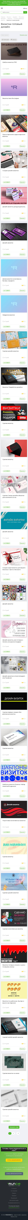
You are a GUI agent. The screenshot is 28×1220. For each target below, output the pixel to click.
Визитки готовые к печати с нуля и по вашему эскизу (13, 966)
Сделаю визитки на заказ (10, 1073)
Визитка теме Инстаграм (10, 98)
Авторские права (14, 1200)
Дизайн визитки (7, 243)
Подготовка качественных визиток (14, 820)
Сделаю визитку (7, 423)
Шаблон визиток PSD (9, 62)
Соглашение (14, 1190)
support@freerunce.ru (14, 1207)
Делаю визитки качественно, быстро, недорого (12, 280)
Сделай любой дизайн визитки (12, 1037)
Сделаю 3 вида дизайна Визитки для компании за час (13, 496)
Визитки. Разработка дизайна (12, 387)
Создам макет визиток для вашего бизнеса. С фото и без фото (13, 568)
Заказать (22, 74)
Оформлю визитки (8, 315)
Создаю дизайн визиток (10, 170)
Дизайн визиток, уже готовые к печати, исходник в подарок (12, 641)
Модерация (14, 1198)
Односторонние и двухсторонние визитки (13, 135)
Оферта (14, 1193)
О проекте (14, 1188)
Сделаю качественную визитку (12, 929)
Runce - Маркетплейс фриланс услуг (13, 8)
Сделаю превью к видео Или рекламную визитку (11, 713)
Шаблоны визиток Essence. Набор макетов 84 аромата (13, 785)
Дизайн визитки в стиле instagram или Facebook (13, 677)
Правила (14, 1195)
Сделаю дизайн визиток (10, 1109)
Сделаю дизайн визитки (10, 351)
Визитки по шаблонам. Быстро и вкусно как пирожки (13, 1002)
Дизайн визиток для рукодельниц (13, 206)
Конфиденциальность (14, 1202)
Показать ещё (23, 35)
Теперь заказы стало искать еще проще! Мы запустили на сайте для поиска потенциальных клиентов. (14, 3)
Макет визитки (5, 35)
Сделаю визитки (7, 748)
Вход (25, 8)
